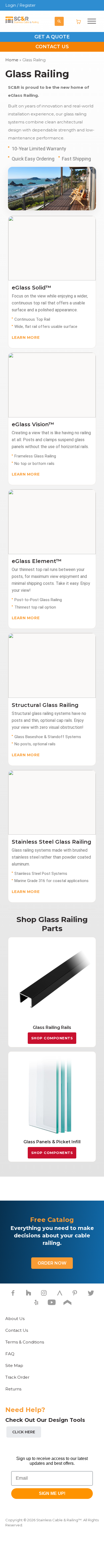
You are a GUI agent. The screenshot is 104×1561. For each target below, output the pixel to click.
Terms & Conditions (24, 1342)
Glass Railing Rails (52, 1027)
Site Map (14, 1365)
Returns (13, 1388)
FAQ (9, 1353)
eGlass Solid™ (31, 287)
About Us (15, 1318)
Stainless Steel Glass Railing (51, 842)
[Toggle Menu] (91, 19)
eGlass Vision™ (33, 424)
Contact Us (16, 1330)
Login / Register (20, 5)
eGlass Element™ (37, 561)
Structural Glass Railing (45, 705)
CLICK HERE (23, 1432)
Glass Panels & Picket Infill (52, 1141)
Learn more (26, 337)
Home (11, 59)
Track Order (17, 1377)
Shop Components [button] (52, 1038)
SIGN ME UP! (52, 1493)
